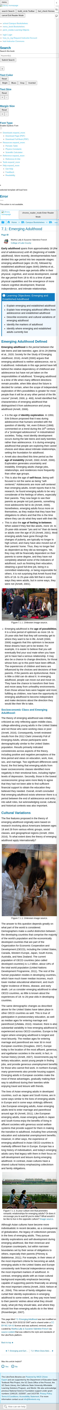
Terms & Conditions (10, 1396)
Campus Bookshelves (35, 222)
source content (8, 1332)
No (16, 1366)
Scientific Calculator (14, 152)
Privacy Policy (46, 1393)
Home (14, 222)
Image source (46, 1219)
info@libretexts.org (31, 1399)
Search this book (7, 51)
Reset (4, 79)
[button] (9, 172)
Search (5, 1407)
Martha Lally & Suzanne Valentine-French (29, 1329)
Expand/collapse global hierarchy (4, 222)
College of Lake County (21, 243)
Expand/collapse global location (56, 221)
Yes (6, 1366)
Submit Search (8, 60)
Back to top (6, 1343)
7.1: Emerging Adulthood (26, 1319)
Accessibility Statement (29, 1396)
